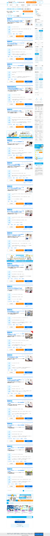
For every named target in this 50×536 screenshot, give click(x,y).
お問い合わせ (32, 533)
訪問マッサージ (41, 37)
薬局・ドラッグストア (37, 39)
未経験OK (37, 52)
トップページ (7, 5)
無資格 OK (41, 57)
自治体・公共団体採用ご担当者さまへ (16, 533)
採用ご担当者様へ (35, 0)
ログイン (40, 2)
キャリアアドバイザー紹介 (34, 5)
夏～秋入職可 (41, 60)
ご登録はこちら (40, 152)
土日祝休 (37, 57)
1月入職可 (37, 62)
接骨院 (37, 37)
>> (32, 490)
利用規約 (29, 533)
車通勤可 (41, 50)
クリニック (37, 32)
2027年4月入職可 (37, 60)
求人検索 (17, 5)
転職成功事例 (23, 5)
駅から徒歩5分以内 (41, 48)
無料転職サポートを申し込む (31, 2)
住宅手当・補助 (37, 55)
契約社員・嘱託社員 (41, 67)
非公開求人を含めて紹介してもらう (27, 11)
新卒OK (41, 52)
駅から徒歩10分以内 (37, 50)
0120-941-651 (21, 2)
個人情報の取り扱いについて (24, 533)
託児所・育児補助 (41, 55)
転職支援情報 (29, 5)
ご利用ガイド (11, 5)
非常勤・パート (37, 69)
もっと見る (38, 110)
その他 (41, 69)
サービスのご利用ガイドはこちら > (40, 160)
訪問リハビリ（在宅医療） (41, 32)
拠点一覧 (40, 5)
